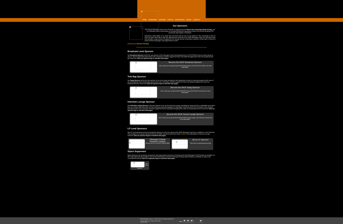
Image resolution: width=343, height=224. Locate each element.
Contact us (184, 134)
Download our (138, 43)
